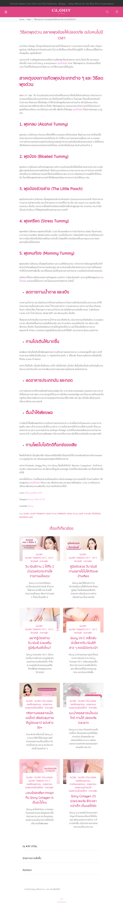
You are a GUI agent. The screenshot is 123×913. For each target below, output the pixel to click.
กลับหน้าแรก (61, 902)
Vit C (50, 558)
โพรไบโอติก (96, 513)
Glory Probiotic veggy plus (43, 513)
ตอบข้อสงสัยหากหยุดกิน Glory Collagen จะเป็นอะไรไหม (39, 798)
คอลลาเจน (47, 704)
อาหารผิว (87, 513)
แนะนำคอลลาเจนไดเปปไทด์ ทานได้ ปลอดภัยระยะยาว (83, 718)
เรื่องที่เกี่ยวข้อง (61, 528)
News (29, 19)
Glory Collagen (43, 701)
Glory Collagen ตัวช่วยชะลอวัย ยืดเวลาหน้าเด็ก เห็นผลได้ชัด (83, 801)
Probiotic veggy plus (67, 513)
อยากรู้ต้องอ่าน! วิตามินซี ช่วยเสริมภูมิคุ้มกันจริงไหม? (39, 643)
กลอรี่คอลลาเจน (34, 704)
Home (21, 19)
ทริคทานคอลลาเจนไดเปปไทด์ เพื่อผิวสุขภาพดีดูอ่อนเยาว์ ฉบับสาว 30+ (39, 720)
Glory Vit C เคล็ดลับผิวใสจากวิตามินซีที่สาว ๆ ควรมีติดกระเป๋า (83, 643)
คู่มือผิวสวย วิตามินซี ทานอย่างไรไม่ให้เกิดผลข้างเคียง (83, 571)
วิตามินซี (34, 561)
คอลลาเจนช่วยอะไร (83, 787)
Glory (30, 506)
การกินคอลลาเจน (77, 784)
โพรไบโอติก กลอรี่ (26, 517)
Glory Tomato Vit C (36, 558)
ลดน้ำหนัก (62, 63)
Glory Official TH (36, 499)
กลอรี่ (81, 513)
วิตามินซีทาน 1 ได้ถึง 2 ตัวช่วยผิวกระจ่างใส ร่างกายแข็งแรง (39, 571)
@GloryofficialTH (33, 493)
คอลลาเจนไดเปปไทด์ (34, 708)
